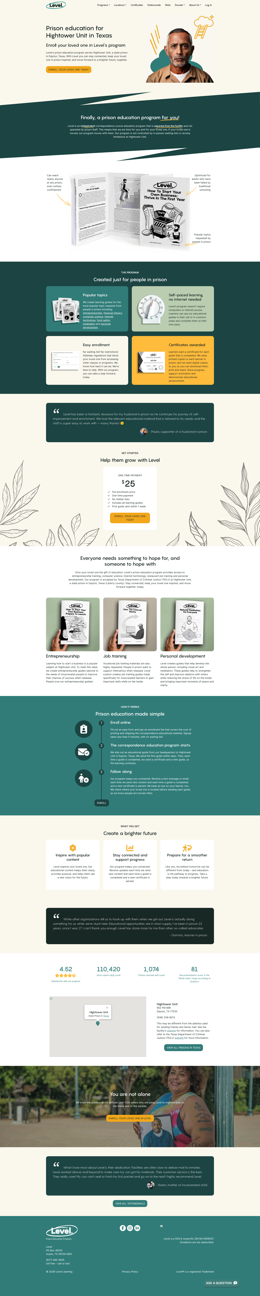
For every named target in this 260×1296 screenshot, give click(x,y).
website (171, 1030)
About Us (194, 4)
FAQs (168, 4)
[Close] (107, 1006)
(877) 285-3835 (55, 1259)
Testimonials (154, 4)
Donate (179, 4)
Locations (119, 4)
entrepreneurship (92, 312)
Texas (106, 1016)
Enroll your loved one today (69, 69)
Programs (102, 4)
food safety (103, 320)
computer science (93, 316)
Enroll (101, 802)
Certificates (137, 4)
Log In (208, 4)
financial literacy (113, 312)
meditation (89, 323)
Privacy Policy (130, 1271)
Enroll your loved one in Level (130, 1118)
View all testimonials (130, 1203)
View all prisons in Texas (183, 1047)
